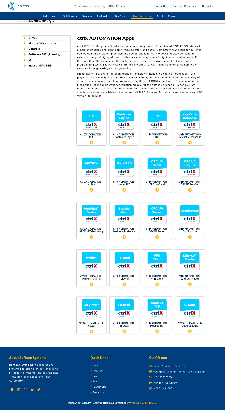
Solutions (68, 16)
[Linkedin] (19, 390)
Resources (190, 5)
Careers (176, 5)
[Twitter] (39, 390)
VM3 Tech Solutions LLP (143, 403)
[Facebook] (12, 390)
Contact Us (208, 5)
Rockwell (102, 16)
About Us (161, 5)
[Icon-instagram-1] (25, 390)
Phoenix (172, 16)
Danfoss (120, 16)
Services (87, 16)
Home (22, 21)
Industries (49, 16)
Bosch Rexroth (140, 16)
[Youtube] (32, 390)
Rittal (159, 16)
